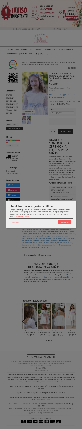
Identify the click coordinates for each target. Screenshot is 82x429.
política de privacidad (22, 216)
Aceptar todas (64, 222)
